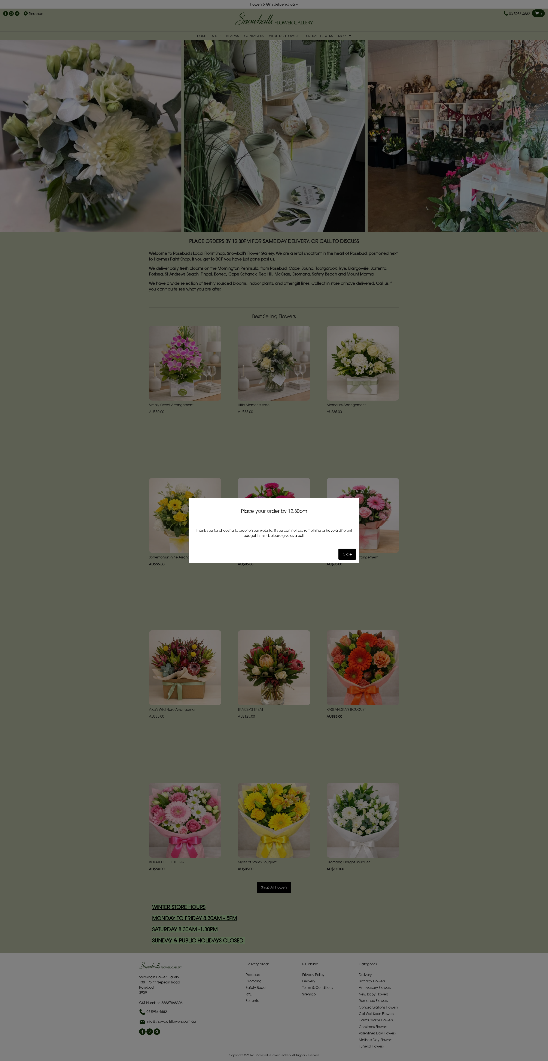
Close (347, 554)
